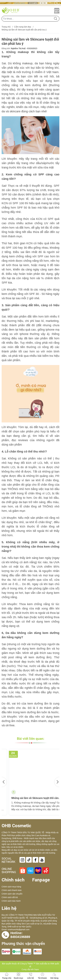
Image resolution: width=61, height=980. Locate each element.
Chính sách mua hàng (11, 887)
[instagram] (22, 860)
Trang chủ (6, 27)
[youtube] (42, 860)
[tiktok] (29, 860)
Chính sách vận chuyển (12, 894)
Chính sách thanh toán (12, 890)
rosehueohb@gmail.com (18, 929)
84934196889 (20, 937)
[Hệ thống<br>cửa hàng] (56, 10)
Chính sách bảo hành (11, 901)
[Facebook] (35, 860)
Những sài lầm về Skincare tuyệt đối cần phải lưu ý (27, 798)
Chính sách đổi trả (10, 897)
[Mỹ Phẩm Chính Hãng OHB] (11, 10)
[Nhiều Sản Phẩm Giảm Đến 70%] (30, 3)
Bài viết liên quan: (30, 739)
